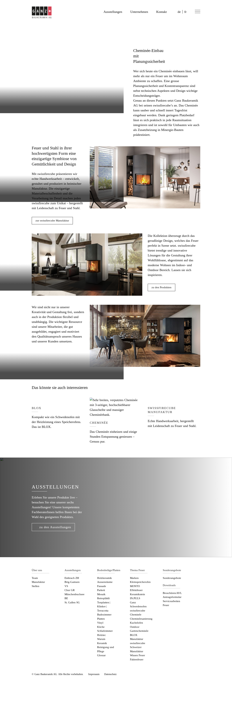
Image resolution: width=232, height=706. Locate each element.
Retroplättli (103, 598)
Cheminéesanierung (141, 618)
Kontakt (161, 12)
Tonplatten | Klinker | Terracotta (104, 606)
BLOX (133, 635)
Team (35, 578)
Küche (101, 626)
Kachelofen (136, 622)
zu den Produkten (161, 287)
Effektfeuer (136, 590)
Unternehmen (139, 12)
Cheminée (135, 614)
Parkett (101, 590)
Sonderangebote (172, 578)
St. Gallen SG (72, 602)
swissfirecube (137, 610)
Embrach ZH (72, 578)
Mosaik (101, 594)
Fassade (101, 586)
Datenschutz (110, 674)
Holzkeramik (104, 578)
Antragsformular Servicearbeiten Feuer (172, 601)
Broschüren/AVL (172, 593)
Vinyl (100, 622)
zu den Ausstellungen (55, 527)
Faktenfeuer (136, 659)
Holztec (101, 635)
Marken (134, 578)
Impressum (94, 674)
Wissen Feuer (137, 655)
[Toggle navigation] (197, 12)
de (179, 12)
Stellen (35, 586)
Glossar (101, 655)
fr (185, 12)
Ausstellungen (112, 12)
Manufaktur (38, 582)
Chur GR (70, 590)
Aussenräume (105, 582)
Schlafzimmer (105, 630)
